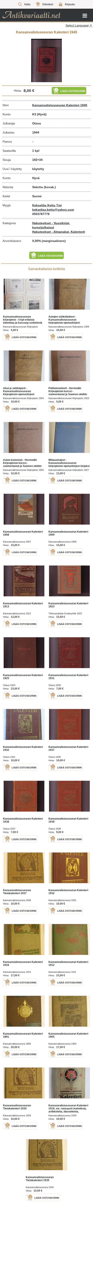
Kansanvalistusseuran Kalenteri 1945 (59, 105)
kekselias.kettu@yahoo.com (53, 209)
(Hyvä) (41, 114)
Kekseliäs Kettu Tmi (47, 205)
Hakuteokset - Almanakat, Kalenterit (58, 231)
